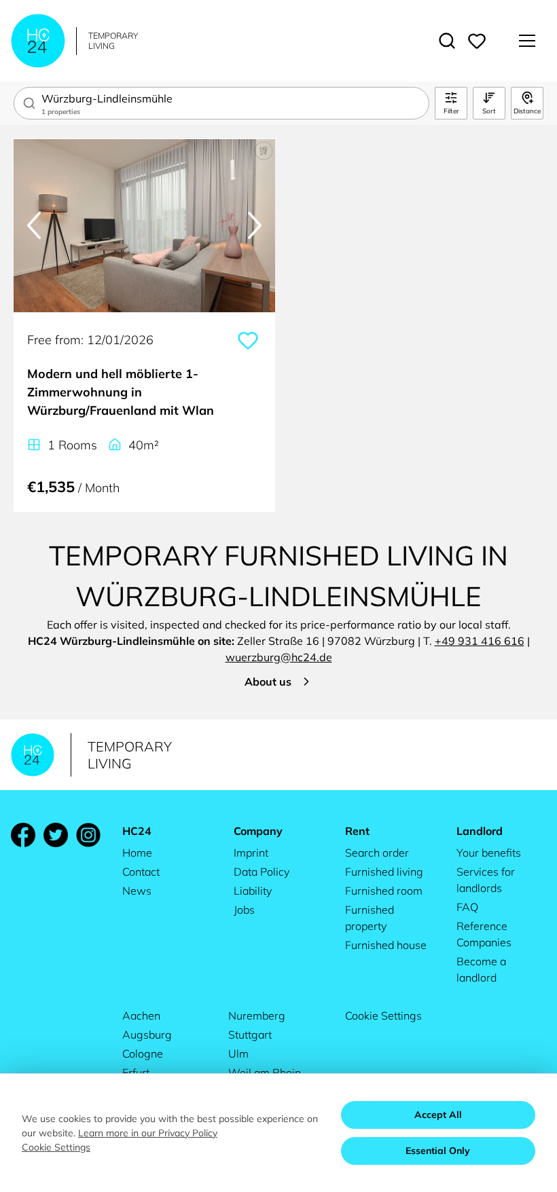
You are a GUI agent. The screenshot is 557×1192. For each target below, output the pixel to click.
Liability (253, 890)
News (136, 890)
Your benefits (488, 852)
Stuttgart (250, 1034)
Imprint (251, 852)
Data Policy (261, 871)
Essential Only (438, 1150)
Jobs (244, 909)
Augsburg (147, 1034)
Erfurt (135, 1072)
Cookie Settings (383, 1015)
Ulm (238, 1053)
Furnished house (386, 945)
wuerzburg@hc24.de (279, 657)
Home (137, 852)
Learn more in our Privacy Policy (147, 1133)
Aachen (141, 1015)
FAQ (467, 907)
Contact (141, 871)
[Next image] (255, 225)
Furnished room (384, 890)
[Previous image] (34, 225)
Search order (377, 852)
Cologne (142, 1053)
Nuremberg (256, 1015)
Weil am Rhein (264, 1072)
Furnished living (384, 871)
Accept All (438, 1115)
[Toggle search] (447, 41)
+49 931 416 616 (479, 641)
